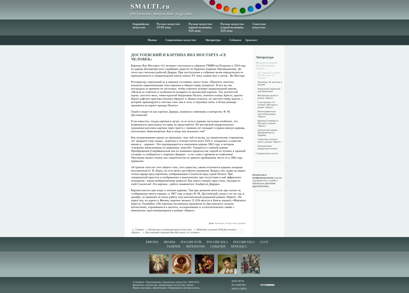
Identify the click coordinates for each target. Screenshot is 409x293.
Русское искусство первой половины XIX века (200, 27)
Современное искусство (180, 40)
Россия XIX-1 (217, 242)
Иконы (152, 40)
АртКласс (239, 246)
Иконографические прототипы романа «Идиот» (267, 114)
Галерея (173, 246)
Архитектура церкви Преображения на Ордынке (267, 132)
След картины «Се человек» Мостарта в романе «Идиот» (268, 105)
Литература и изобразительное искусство (170, 229)
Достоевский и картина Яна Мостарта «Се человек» (172, 232)
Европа (152, 242)
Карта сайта (239, 289)
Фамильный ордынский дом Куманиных (269, 90)
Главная (139, 229)
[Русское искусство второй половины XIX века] (250, 273)
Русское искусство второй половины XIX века (232, 27)
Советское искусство (259, 25)
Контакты (238, 281)
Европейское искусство (141, 25)
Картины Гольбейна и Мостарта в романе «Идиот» (268, 123)
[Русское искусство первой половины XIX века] (227, 273)
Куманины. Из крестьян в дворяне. (230, 223)
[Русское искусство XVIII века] (204, 273)
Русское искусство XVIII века (168, 25)
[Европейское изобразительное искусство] (158, 273)
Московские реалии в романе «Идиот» (268, 96)
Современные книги (267, 153)
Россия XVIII (191, 242)
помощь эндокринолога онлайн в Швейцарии (267, 180)
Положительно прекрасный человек (267, 147)
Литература (213, 40)
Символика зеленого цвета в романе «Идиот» (269, 140)
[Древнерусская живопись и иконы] (181, 273)
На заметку (239, 285)
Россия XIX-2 (244, 242)
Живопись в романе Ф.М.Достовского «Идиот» (266, 65)
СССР (264, 242)
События (217, 246)
